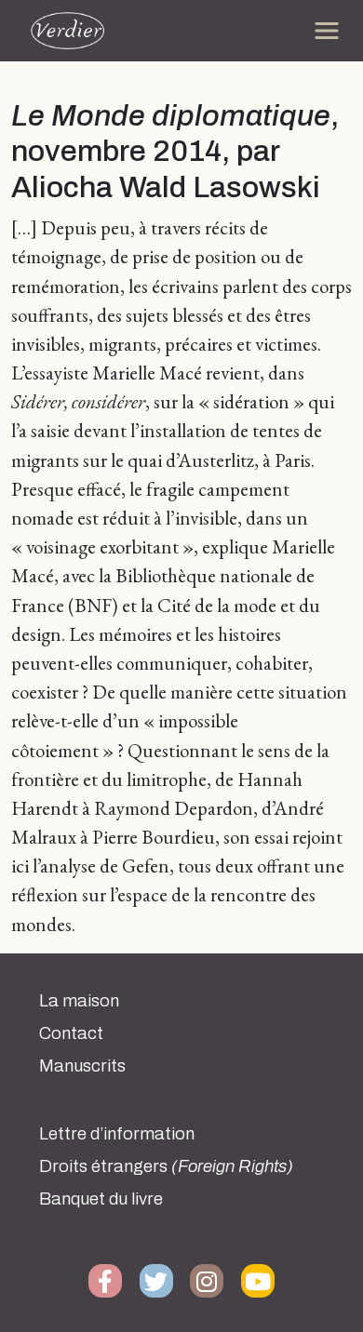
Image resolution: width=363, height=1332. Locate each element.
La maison (79, 1001)
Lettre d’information (117, 1134)
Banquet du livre (101, 1199)
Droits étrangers (166, 1166)
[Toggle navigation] (327, 30)
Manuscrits (82, 1066)
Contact (71, 1033)
